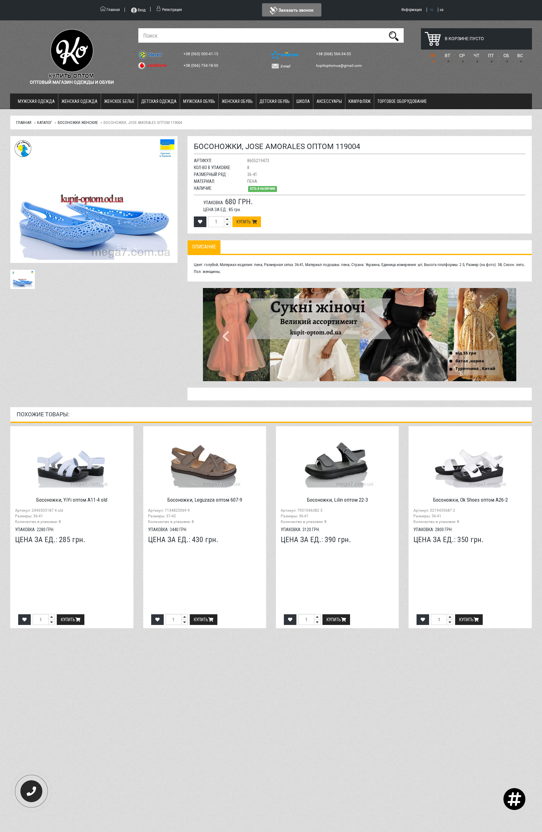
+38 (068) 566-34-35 (334, 54)
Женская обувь (237, 101)
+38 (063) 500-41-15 (201, 54)
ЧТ (476, 55)
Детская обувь (274, 101)
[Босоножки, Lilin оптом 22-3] (337, 459)
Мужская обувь (199, 101)
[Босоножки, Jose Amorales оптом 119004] (94, 199)
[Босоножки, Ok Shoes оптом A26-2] (470, 459)
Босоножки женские (78, 122)
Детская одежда (159, 101)
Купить (244, 221)
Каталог (44, 122)
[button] (226, 334)
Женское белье (119, 101)
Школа (303, 101)
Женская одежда (79, 101)
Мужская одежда (36, 101)
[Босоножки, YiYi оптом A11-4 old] (71, 459)
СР (462, 55)
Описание (204, 247)
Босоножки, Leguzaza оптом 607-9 (204, 500)
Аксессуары (329, 101)
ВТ (447, 55)
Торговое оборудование (402, 101)
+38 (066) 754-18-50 (201, 65)
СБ (506, 55)
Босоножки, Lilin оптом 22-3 (337, 500)
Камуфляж (359, 101)
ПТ (491, 55)
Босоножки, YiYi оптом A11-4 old (71, 500)
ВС (520, 55)
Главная (23, 122)
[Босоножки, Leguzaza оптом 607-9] (204, 459)
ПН (433, 55)
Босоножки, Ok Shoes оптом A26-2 (470, 500)
